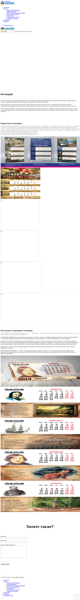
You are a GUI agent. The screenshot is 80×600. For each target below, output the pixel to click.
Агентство (6, 580)
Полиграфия (10, 588)
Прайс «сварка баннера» (13, 582)
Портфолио (7, 592)
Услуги (6, 581)
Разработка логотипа (12, 591)
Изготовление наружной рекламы (16, 585)
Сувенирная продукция (13, 589)
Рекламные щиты (8, 595)
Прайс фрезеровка (12, 584)
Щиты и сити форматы (13, 587)
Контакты (6, 594)
